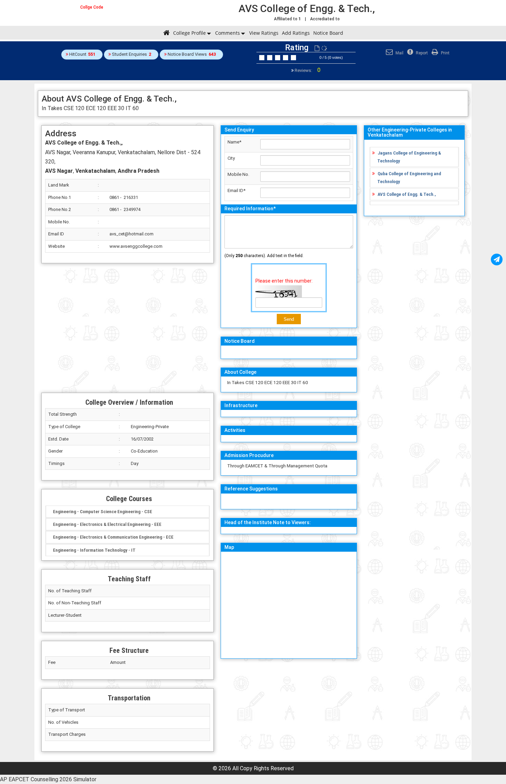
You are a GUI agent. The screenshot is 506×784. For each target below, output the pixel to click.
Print (445, 53)
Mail (398, 53)
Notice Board (328, 33)
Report (421, 53)
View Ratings (263, 33)
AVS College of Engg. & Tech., (407, 194)
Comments (227, 33)
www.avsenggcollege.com (135, 246)
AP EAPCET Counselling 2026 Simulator (48, 779)
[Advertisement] (127, 328)
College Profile (189, 33)
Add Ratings (296, 33)
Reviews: (307, 70)
